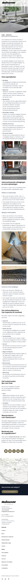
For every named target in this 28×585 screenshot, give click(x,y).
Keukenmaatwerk (5, 539)
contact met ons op (14, 436)
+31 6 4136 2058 (5, 510)
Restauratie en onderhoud (7, 536)
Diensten (9, 35)
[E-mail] (18, 451)
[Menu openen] (25, 3)
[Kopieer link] (22, 451)
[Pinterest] (10, 451)
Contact (3, 546)
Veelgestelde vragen (6, 543)
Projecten (4, 555)
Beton (3, 533)
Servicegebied (5, 552)
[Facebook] (6, 451)
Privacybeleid (5, 565)
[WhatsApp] (14, 451)
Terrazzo (4, 530)
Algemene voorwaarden (7, 561)
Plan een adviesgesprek (10, 491)
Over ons (4, 558)
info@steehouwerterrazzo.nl (8, 511)
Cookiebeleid (4, 568)
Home (3, 35)
